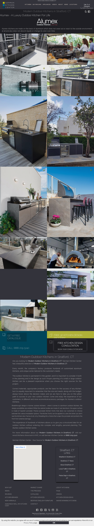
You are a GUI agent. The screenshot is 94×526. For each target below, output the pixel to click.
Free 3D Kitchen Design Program (68, 336)
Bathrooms (37, 4)
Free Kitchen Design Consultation (70, 344)
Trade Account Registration (38, 513)
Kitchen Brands (11, 497)
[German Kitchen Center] (8, 8)
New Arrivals (10, 501)
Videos (54, 4)
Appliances (47, 4)
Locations (73, 4)
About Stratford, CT (67, 465)
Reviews (8, 494)
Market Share (36, 487)
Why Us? (8, 487)
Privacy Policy (28, 523)
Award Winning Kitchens (66, 501)
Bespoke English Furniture (42, 501)
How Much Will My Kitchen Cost (16, 505)
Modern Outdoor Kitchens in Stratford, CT (44, 361)
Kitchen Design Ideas (64, 497)
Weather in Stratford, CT (67, 457)
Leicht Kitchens (62, 487)
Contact (34, 504)
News (66, 4)
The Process (36, 491)
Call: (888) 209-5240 (18, 348)
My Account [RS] (50, 513)
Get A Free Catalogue (14, 337)
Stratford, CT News (67, 461)
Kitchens (28, 4)
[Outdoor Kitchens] (47, 22)
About (60, 4)
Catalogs (35, 494)
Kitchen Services (38, 497)
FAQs (58, 491)
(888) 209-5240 (71, 435)
